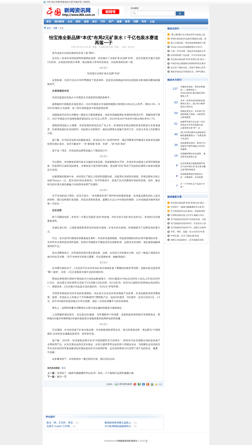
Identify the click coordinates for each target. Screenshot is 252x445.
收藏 (160, 384)
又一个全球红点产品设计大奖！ (192, 185)
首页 (49, 28)
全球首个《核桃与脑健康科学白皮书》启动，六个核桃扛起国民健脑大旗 (95, 373)
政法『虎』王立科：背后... (60, 422)
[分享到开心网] (147, 384)
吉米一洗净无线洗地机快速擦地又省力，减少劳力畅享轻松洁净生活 (192, 103)
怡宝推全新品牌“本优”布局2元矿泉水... (188, 203)
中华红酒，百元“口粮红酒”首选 (185, 236)
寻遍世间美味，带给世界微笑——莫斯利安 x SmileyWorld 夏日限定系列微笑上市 (192, 91)
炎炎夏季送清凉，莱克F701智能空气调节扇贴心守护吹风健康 (193, 146)
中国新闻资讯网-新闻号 (126, 441)
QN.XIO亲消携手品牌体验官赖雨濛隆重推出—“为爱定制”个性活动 (193, 135)
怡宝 (64, 368)
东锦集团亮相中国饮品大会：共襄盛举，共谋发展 (191, 175)
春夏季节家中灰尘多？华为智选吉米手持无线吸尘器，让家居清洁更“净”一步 (192, 125)
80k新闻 (134, 8)
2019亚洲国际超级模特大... (119, 426)
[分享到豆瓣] (139, 384)
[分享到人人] (143, 384)
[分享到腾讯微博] (123, 384)
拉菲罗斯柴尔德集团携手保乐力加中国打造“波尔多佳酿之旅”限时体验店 (193, 166)
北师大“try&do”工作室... (59, 426)
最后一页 (62, 376)
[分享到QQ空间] (152, 384)
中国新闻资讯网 (106, 47)
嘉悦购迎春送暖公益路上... (119, 422)
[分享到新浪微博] (135, 384)
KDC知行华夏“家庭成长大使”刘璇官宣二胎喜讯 (68, 2)
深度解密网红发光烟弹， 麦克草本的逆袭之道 (193, 155)
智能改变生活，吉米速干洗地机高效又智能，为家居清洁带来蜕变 (192, 114)
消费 (55, 28)
